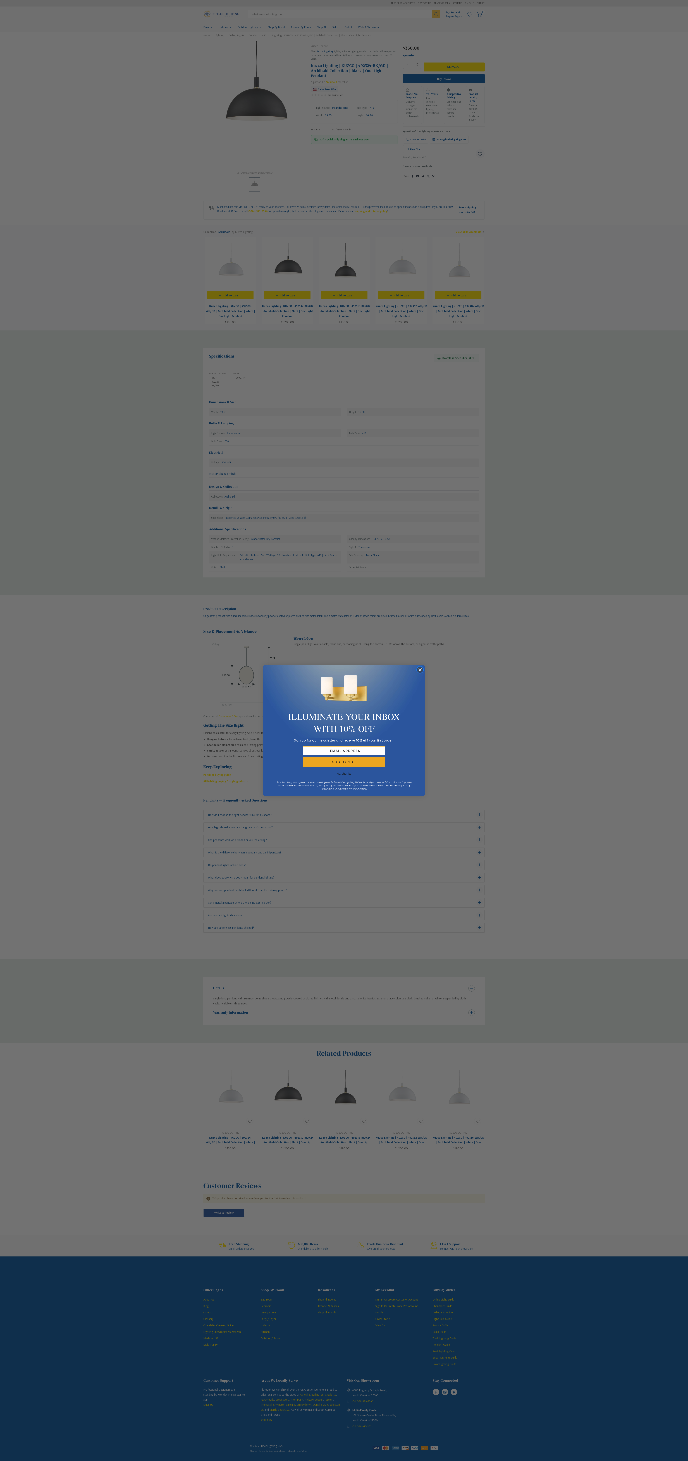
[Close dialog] (420, 670)
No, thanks (344, 774)
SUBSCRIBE (344, 761)
